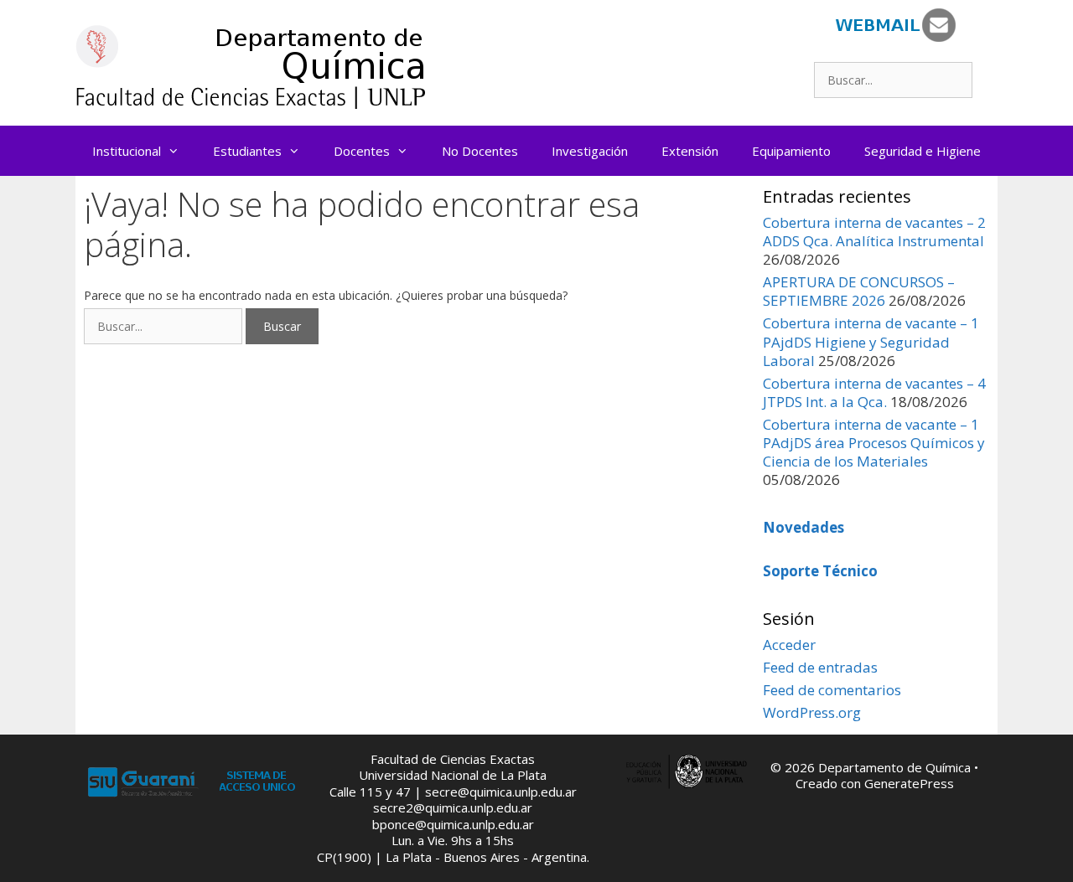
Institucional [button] (126, 150)
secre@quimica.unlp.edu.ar (501, 791)
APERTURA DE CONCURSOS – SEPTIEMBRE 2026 (859, 291)
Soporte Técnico (820, 570)
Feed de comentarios (832, 689)
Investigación (590, 150)
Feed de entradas (820, 667)
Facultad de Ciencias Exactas (453, 758)
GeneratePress (909, 783)
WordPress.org (812, 712)
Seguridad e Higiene (922, 150)
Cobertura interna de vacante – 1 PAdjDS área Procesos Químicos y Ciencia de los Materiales (874, 443)
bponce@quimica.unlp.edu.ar (453, 824)
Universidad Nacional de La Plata (453, 774)
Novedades (803, 527)
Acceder (789, 644)
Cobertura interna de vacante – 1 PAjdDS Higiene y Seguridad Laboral (871, 341)
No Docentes (480, 150)
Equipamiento (791, 150)
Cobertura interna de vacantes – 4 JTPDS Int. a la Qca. (874, 392)
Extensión (689, 150)
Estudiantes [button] (247, 150)
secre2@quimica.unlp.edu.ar (452, 807)
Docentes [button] (362, 150)
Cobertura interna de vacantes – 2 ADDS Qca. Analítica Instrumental (874, 231)
